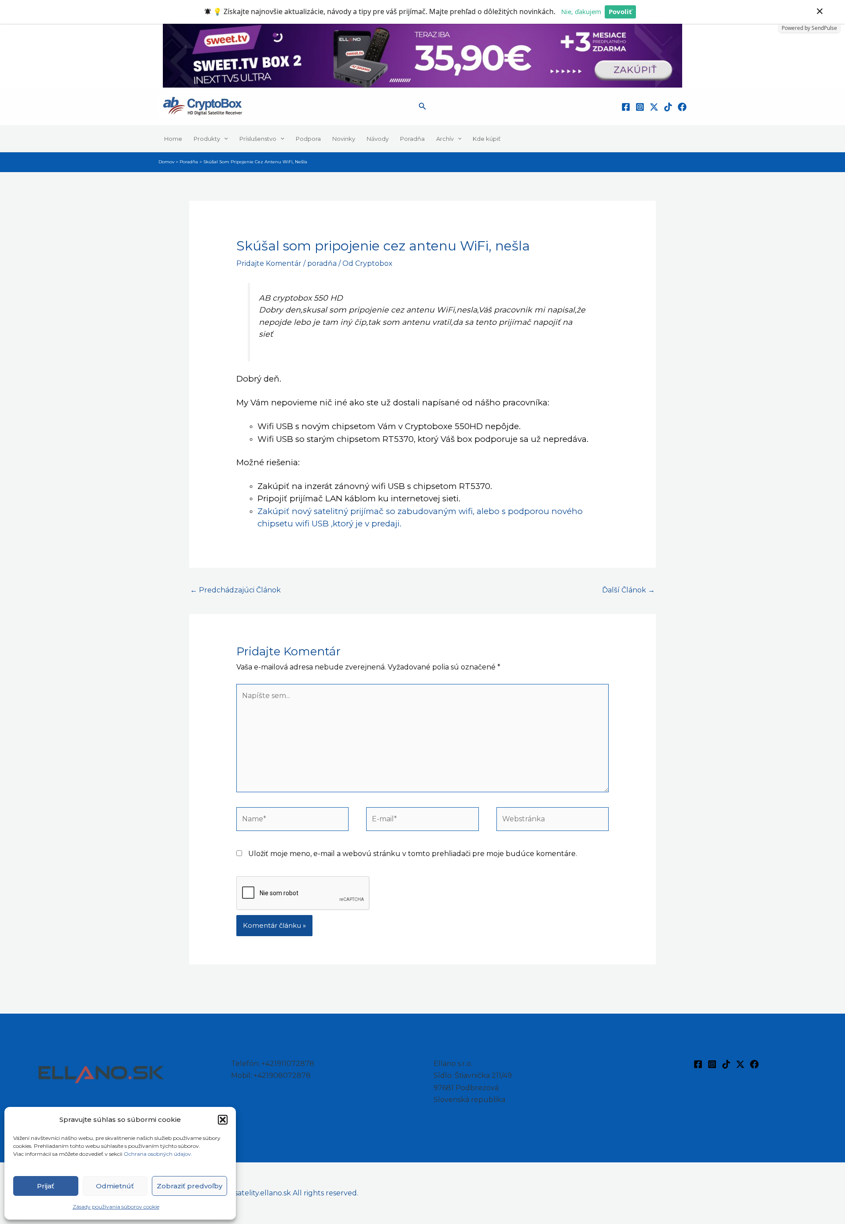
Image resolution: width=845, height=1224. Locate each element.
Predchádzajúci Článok (235, 590)
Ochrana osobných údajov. (159, 1153)
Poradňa (412, 138)
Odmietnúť (115, 1186)
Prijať (45, 1186)
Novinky (343, 138)
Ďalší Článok (628, 590)
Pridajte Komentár (268, 263)
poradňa (322, 263)
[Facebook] (625, 107)
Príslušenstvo (257, 138)
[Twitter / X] (654, 107)
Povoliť (620, 11)
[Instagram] (640, 107)
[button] (222, 1119)
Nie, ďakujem (581, 11)
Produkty (207, 138)
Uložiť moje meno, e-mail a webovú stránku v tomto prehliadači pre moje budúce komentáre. (412, 853)
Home (173, 138)
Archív (445, 138)
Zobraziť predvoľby (189, 1186)
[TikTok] (668, 107)
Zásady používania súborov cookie (116, 1206)
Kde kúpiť (486, 138)
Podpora (308, 138)
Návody (378, 138)
